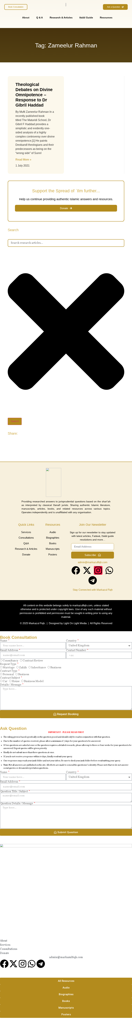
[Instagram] (98, 570)
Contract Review (33, 661)
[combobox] (66, 243)
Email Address (9, 650)
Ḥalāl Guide (86, 17)
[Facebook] (76, 570)
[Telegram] (92, 580)
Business (55, 668)
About (25, 17)
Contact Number (76, 650)
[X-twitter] (87, 570)
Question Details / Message (17, 803)
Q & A (39, 17)
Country (71, 640)
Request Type (8, 664)
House (16, 681)
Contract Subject (10, 678)
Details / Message (11, 684)
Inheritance (38, 668)
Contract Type (9, 671)
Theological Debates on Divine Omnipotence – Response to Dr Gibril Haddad (34, 94)
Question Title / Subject (14, 791)
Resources (106, 17)
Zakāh (23, 668)
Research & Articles (61, 17)
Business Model (33, 681)
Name (4, 640)
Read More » (23, 159)
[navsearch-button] (122, 21)
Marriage (9, 668)
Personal (8, 674)
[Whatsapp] (109, 570)
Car (5, 681)
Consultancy (10, 661)
